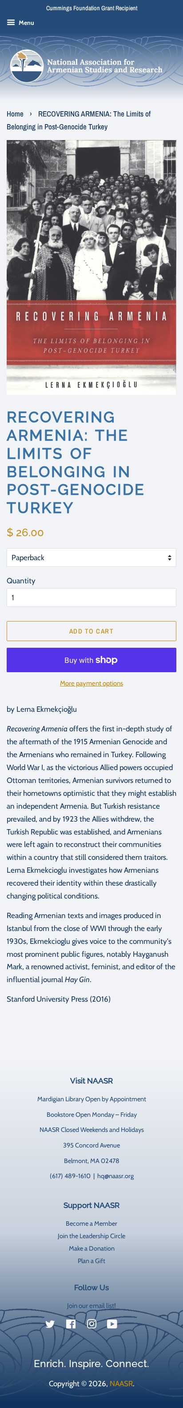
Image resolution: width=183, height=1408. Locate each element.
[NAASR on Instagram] (91, 1326)
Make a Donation (92, 1248)
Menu (25, 23)
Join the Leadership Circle (91, 1236)
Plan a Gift (91, 1261)
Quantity (21, 580)
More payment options (91, 683)
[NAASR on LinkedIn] (133, 1326)
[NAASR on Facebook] (71, 1326)
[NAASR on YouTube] (112, 1326)
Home (15, 113)
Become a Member (91, 1223)
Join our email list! (91, 1306)
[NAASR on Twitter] (50, 1326)
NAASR (121, 1383)
